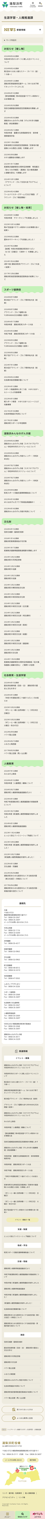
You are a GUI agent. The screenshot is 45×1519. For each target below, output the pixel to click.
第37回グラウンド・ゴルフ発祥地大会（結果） (21, 357)
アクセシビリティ (8, 1497)
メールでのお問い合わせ (13, 1460)
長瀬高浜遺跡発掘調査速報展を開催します (20, 550)
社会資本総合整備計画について (16, 380)
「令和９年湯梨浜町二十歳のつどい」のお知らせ (21, 699)
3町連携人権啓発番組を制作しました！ (19, 857)
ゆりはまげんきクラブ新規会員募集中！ (19, 502)
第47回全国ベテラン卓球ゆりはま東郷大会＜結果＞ (21, 228)
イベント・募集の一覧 (22, 1220)
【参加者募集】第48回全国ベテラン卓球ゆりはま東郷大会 (21, 97)
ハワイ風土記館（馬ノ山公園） (16, 753)
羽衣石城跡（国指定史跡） (14, 532)
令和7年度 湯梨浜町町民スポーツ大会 (19, 334)
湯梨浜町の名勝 (10, 569)
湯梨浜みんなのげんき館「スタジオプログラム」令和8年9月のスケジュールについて (21, 445)
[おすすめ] (37, 1515)
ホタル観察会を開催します (14, 157)
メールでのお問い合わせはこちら (16, 922)
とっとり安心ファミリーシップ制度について (21, 835)
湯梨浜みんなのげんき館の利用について (19, 511)
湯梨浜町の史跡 (10, 578)
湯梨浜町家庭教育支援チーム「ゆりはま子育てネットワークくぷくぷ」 (21, 85)
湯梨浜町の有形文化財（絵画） (16, 634)
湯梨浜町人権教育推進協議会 (15, 826)
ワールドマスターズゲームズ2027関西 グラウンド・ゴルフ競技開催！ (21, 196)
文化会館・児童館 (11, 866)
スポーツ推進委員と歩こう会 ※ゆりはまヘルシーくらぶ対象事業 (21, 390)
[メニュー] (7, 1515)
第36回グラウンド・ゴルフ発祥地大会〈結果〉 (21, 369)
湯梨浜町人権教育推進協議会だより (18, 792)
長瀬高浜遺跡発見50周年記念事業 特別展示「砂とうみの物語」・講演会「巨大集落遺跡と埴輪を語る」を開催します (21, 170)
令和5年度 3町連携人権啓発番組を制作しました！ (21, 846)
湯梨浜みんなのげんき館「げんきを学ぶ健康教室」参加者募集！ (21, 122)
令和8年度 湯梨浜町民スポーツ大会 (18, 324)
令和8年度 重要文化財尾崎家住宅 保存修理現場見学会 (21, 134)
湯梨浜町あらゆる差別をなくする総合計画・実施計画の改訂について (21, 889)
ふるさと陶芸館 (10, 744)
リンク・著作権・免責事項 (12, 1493)
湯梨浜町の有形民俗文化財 (14, 597)
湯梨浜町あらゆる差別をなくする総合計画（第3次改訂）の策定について (20, 877)
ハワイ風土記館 (10, 735)
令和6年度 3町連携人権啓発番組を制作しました (21, 815)
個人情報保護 (30, 1493)
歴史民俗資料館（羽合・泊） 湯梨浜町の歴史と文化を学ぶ (21, 687)
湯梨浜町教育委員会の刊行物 (15, 541)
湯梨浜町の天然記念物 (12, 560)
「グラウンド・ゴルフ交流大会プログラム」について (21, 183)
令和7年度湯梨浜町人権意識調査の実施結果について (21, 803)
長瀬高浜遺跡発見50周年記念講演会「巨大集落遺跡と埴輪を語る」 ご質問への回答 (21, 663)
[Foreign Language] (32, 4)
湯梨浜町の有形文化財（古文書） (17, 606)
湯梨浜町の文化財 (11, 653)
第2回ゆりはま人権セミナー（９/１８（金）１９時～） (21, 73)
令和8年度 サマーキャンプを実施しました (21, 218)
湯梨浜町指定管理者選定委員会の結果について (21, 278)
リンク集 (22, 1497)
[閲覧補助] (40, 4)
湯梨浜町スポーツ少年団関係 (15, 423)
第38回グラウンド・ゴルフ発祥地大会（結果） (21, 301)
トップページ (12, 1429)
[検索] (22, 1515)
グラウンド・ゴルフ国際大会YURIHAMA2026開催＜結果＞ (16, 313)
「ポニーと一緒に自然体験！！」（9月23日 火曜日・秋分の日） (22, 724)
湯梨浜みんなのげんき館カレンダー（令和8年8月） (21, 482)
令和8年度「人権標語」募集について (18, 783)
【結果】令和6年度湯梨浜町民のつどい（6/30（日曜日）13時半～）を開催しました (21, 252)
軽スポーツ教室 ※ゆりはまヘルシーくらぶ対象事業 (21, 403)
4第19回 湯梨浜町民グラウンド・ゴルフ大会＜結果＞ (21, 265)
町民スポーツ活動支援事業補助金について (20, 493)
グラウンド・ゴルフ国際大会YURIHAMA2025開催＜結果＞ (16, 344)
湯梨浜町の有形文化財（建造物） (17, 643)
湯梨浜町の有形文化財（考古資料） (18, 615)
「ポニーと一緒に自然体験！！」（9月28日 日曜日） (22, 711)
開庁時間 (33, 1460)
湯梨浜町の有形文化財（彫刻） (16, 625)
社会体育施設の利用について (15, 414)
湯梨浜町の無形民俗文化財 (14, 588)
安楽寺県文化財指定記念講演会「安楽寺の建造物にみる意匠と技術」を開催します (21, 146)
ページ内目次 (11, 40)
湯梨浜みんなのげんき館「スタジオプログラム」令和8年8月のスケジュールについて (21, 469)
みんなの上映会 (10, 774)
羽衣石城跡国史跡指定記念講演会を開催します (21, 109)
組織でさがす (21, 1429)
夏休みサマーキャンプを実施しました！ (19, 239)
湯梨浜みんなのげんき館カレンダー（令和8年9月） (21, 457)
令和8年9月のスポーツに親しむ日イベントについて (21, 60)
